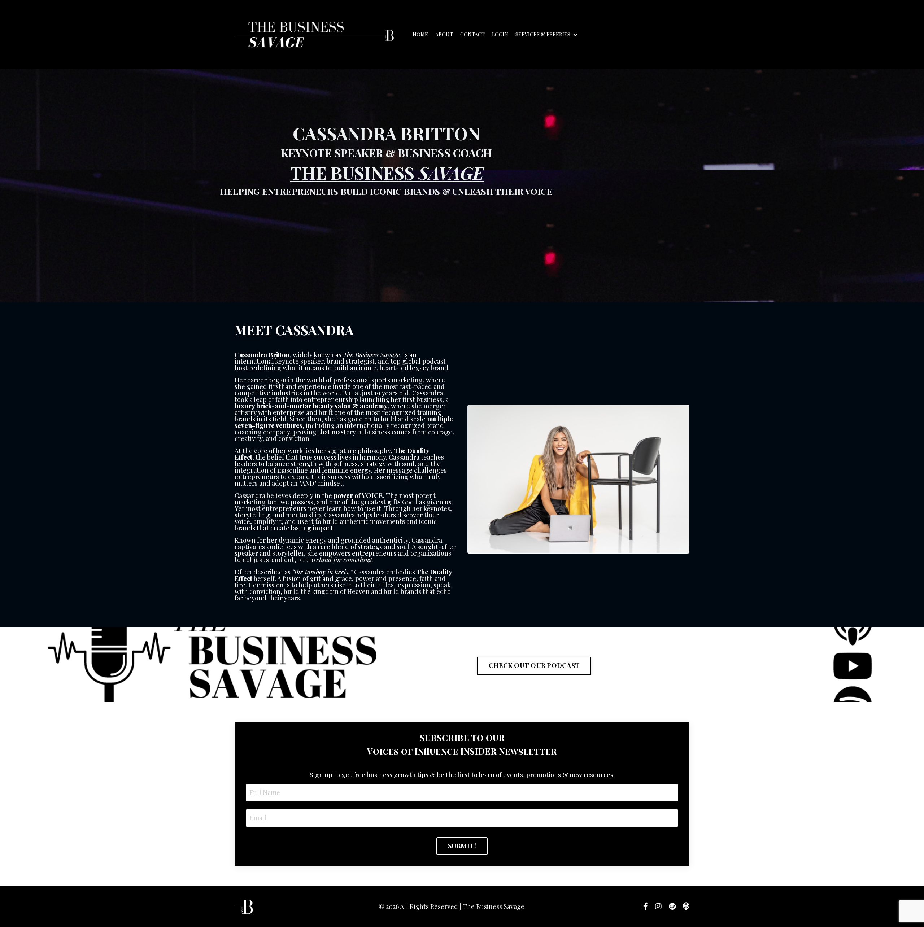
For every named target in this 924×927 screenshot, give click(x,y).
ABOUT (444, 34)
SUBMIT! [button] (462, 845)
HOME (420, 34)
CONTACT (472, 34)
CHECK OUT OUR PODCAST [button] (534, 665)
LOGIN (500, 34)
